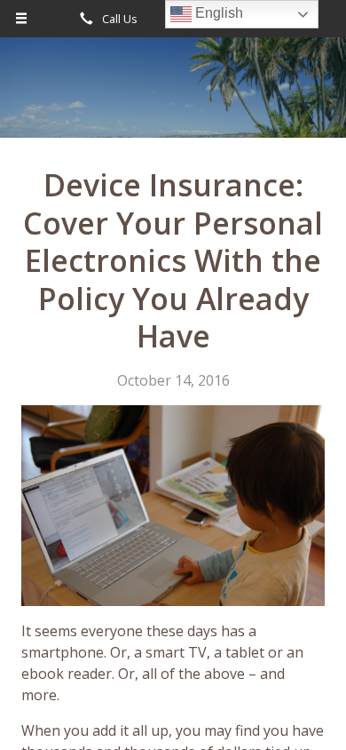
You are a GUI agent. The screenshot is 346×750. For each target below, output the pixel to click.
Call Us (118, 19)
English (217, 12)
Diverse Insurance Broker (173, 96)
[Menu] (21, 18)
